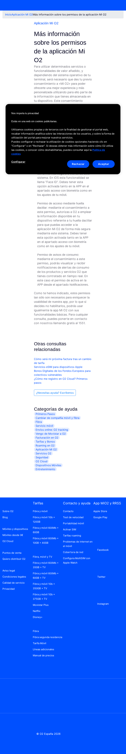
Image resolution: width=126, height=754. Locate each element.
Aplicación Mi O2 (22, 14)
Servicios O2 (43, 453)
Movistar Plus (41, 604)
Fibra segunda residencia (47, 637)
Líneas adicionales (43, 649)
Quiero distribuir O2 (13, 558)
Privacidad (8, 588)
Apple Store (100, 511)
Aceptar (103, 164)
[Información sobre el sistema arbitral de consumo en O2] (15, 695)
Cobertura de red (73, 552)
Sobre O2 (7, 511)
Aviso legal (8, 570)
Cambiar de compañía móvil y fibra (57, 418)
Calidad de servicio (13, 582)
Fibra (39, 421)
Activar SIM (69, 529)
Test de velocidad (73, 517)
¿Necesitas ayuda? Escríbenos (55, 392)
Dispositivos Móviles (48, 465)
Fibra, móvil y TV (42, 556)
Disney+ (37, 617)
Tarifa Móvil (39, 643)
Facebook (102, 549)
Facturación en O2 (47, 437)
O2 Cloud (41, 461)
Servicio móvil (44, 425)
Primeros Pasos (45, 414)
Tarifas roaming (72, 535)
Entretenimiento (45, 469)
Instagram (102, 603)
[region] (63, 139)
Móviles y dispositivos (15, 529)
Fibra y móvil (40, 511)
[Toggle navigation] (119, 5)
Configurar (18, 161)
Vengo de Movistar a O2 (51, 433)
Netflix (36, 611)
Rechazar (78, 164)
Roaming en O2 (45, 445)
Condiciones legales (14, 576)
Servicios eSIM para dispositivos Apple (58, 367)
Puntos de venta (11, 552)
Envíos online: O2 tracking (52, 429)
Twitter (100, 576)
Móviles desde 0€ (12, 535)
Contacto (68, 511)
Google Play (100, 517)
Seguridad (42, 457)
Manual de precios (43, 655)
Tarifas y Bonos (45, 441)
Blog (5, 517)
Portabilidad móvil (73, 523)
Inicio (8, 14)
